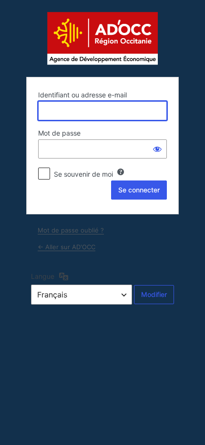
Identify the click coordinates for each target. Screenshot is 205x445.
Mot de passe (59, 133)
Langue (42, 276)
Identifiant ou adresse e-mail (82, 95)
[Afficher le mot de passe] (157, 149)
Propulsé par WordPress (102, 38)
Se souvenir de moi (83, 174)
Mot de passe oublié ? (71, 230)
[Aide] (120, 172)
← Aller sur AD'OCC (66, 247)
